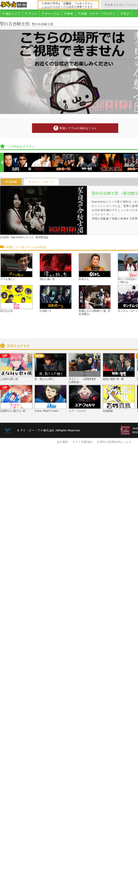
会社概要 (62, 441)
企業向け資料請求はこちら (114, 441)
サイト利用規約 (82, 441)
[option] (16, 162)
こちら (46, 6)
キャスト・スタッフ (41, 181)
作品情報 (11, 181)
